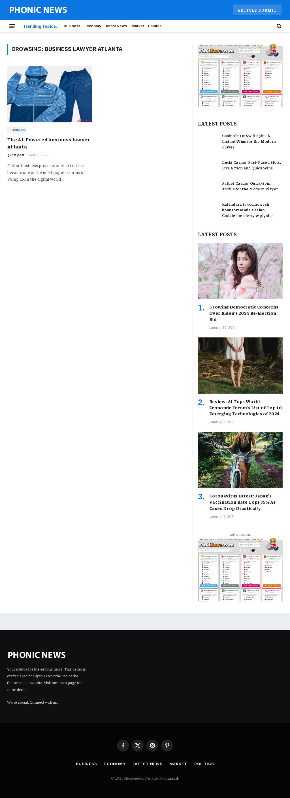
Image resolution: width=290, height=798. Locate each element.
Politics (154, 26)
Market (137, 26)
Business (72, 26)
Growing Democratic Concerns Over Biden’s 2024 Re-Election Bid (244, 313)
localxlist (171, 778)
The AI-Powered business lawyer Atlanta (48, 142)
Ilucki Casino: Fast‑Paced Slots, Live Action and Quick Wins (251, 164)
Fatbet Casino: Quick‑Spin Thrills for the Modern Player (250, 185)
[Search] (279, 26)
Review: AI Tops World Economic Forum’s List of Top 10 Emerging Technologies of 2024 (245, 407)
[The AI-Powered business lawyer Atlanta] (49, 94)
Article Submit (257, 9)
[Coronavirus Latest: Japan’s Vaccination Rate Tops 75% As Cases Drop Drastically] (240, 460)
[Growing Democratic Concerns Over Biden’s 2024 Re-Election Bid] (240, 271)
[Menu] (12, 26)
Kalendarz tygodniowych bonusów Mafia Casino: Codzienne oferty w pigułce (248, 209)
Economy (92, 26)
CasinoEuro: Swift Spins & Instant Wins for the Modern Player (249, 141)
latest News (116, 26)
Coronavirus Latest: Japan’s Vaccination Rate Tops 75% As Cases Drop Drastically (242, 502)
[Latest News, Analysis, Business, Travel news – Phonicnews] (38, 10)
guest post (15, 155)
